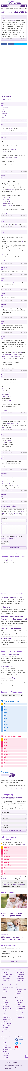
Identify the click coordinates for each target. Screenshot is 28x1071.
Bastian (13, 20)
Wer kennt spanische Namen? (11, 597)
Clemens (8, 157)
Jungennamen (6, 972)
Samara (6, 859)
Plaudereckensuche (8, 1047)
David (3, 358)
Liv (4, 261)
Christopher (5, 389)
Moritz (11, 354)
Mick (16, 224)
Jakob (3, 111)
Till (8, 395)
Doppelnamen (6, 978)
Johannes (11, 249)
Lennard (5, 205)
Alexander (10, 190)
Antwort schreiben (6, 99)
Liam (5, 730)
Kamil (8, 484)
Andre (15, 283)
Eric (7, 199)
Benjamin (10, 482)
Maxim (7, 354)
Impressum (8, 1068)
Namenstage (20, 1000)
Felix (20, 352)
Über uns (7, 1065)
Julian (13, 352)
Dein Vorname (5, 812)
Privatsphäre (15, 1067)
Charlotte (7, 754)
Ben (5, 713)
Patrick (4, 201)
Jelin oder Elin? (6, 638)
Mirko (18, 486)
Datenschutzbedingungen (8, 538)
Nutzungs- (16, 536)
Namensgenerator (7, 987)
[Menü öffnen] (2, 6)
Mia (5, 745)
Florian (4, 117)
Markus (9, 203)
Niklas (9, 440)
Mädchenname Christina (10, 655)
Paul (5, 710)
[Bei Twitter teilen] (20, 44)
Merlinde (7, 856)
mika (18, 423)
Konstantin (12, 149)
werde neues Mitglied (14, 513)
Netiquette (5, 1058)
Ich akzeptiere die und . (11, 537)
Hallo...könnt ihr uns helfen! (11, 629)
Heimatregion (4, 825)
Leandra (6, 874)
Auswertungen (21, 1006)
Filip (3, 190)
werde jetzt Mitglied (18, 884)
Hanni (3, 224)
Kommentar (4, 524)
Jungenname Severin (8, 666)
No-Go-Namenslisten (7, 879)
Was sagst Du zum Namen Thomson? (11, 789)
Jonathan (4, 113)
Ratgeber (19, 993)
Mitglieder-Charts (7, 1023)
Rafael (8, 356)
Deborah (7, 862)
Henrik (4, 442)
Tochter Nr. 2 (5, 607)
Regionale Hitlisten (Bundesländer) (6, 1015)
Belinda (6, 847)
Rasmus (8, 400)
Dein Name (4, 518)
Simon (4, 255)
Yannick (9, 396)
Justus (3, 109)
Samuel (4, 356)
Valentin (14, 157)
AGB (21, 1065)
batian (4, 427)
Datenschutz (8, 1067)
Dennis (9, 197)
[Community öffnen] (26, 6)
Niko (4, 197)
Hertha (6, 868)
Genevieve (7, 865)
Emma (6, 742)
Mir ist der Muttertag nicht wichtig (11, 957)
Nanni (9, 224)
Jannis (20, 356)
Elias (12, 356)
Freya (6, 853)
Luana (6, 850)
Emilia (6, 739)
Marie (6, 760)
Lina (5, 748)
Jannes (4, 395)
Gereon (4, 484)
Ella (5, 757)
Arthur (12, 484)
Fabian (4, 115)
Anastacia (6, 169)
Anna (6, 766)
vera (11, 427)
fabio (12, 423)
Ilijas (3, 354)
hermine (5, 368)
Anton (6, 727)
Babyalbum (5, 1055)
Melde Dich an (5, 884)
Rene (20, 283)
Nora (5, 410)
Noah (6, 704)
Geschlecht (4, 816)
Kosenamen (20, 991)
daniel (6, 309)
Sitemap (17, 1065)
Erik (9, 199)
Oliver (3, 396)
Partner (12, 1065)
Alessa (6, 871)
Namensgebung (21, 972)
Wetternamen (20, 1017)
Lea (5, 763)
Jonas (13, 253)
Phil (22, 241)
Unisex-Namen (6, 976)
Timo (9, 201)
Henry (3, 243)
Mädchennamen (7, 974)
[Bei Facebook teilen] (7, 44)
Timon (10, 128)
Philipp (15, 354)
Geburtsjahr (4, 821)
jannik (8, 423)
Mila (5, 751)
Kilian (4, 203)
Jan (3, 199)
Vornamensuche (7, 985)
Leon (5, 707)
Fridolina (22, 844)
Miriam (6, 213)
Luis (3, 391)
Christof (14, 486)
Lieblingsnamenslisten (17, 877)
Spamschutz (4, 541)
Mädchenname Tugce (8, 678)
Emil (23, 482)
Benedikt (4, 482)
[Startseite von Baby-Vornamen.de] (14, 3)
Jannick (16, 356)
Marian (11, 205)
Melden (25, 39)
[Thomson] (8, 778)
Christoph (5, 151)
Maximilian (5, 108)
